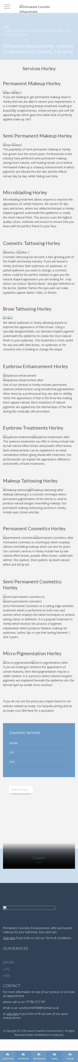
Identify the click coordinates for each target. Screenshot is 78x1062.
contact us (20, 706)
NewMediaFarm (43, 1035)
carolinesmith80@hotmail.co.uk (39, 1008)
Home (6, 26)
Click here (9, 938)
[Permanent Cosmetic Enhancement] (39, 9)
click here (27, 710)
